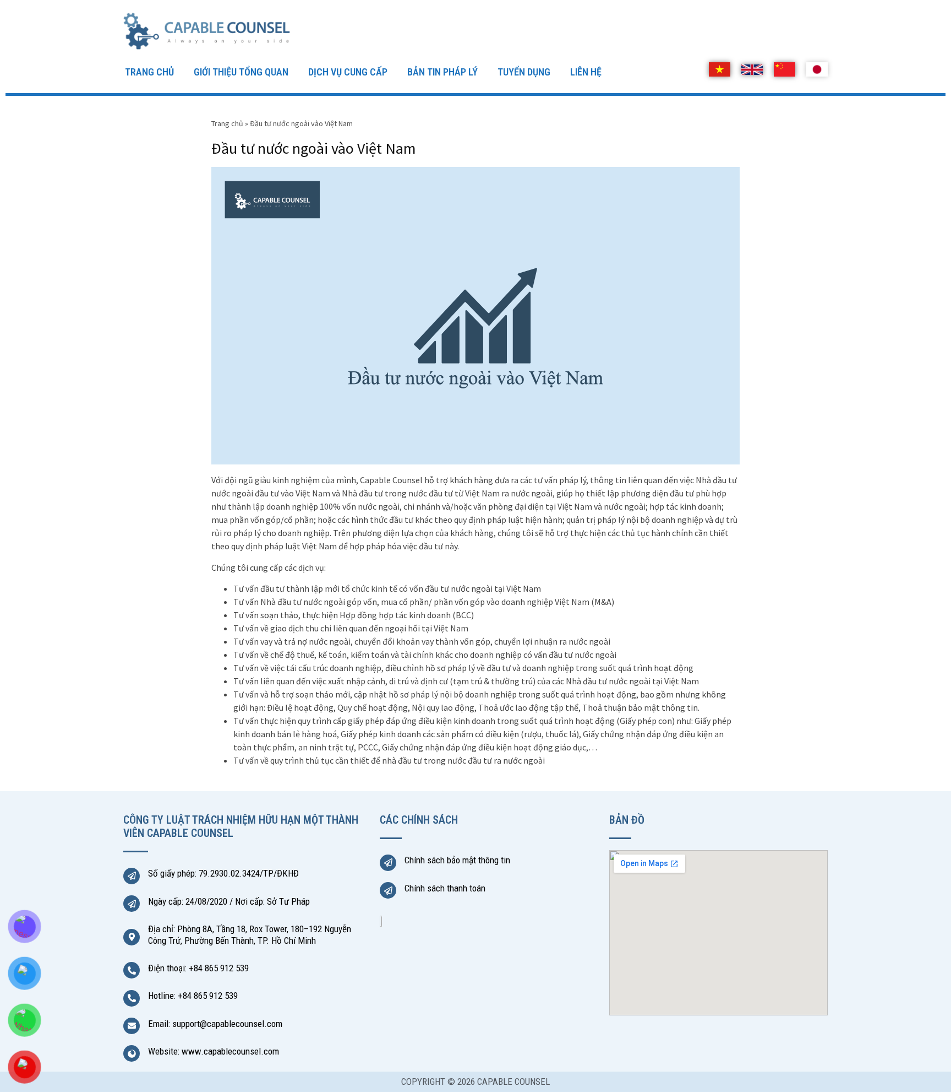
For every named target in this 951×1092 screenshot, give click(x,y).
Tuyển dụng (524, 72)
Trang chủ (227, 123)
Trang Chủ (149, 72)
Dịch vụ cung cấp (347, 72)
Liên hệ (586, 72)
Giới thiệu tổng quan (241, 72)
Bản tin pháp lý (442, 72)
